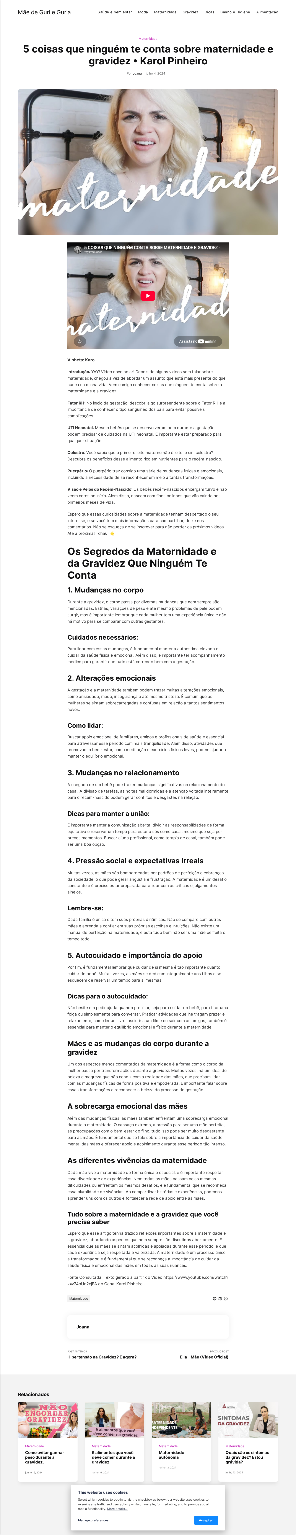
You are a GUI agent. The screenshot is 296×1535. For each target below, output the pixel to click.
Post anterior (102, 1354)
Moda (143, 12)
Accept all (206, 1520)
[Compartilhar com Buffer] (220, 1298)
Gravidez (190, 12)
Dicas (209, 12)
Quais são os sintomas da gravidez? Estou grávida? (247, 1457)
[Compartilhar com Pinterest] (214, 1298)
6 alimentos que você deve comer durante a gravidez (113, 1457)
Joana (137, 73)
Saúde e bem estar (115, 12)
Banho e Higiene (235, 12)
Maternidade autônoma (171, 1455)
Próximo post (204, 1354)
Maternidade (165, 12)
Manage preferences (93, 1520)
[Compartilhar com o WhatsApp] (226, 1298)
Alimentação (267, 12)
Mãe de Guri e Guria (44, 12)
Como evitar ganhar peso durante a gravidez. (44, 1457)
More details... (117, 1509)
